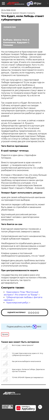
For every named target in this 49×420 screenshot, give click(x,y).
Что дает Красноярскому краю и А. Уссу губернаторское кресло (27, 354)
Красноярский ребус (17, 302)
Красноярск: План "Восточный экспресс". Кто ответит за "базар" (21, 293)
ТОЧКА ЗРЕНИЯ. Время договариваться (27, 377)
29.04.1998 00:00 (8, 10)
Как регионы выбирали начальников (26, 361)
